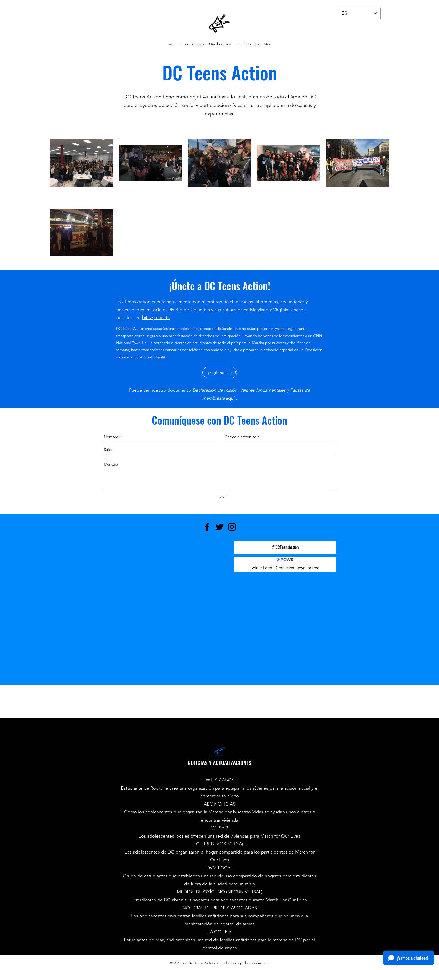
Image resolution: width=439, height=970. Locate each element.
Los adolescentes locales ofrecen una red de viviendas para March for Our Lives (219, 836)
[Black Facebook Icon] (207, 527)
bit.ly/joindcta (156, 317)
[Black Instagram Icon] (232, 527)
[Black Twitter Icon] (219, 527)
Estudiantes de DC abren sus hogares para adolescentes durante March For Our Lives (219, 900)
